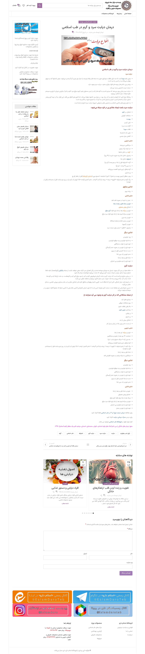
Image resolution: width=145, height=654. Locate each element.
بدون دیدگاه (18, 131)
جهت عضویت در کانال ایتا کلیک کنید (26, 68)
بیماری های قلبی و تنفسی (111, 484)
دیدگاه (129, 529)
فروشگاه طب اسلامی (115, 422)
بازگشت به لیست (88, 445)
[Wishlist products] (23, 5)
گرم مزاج (108, 211)
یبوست (128, 119)
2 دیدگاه (19, 152)
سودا (123, 79)
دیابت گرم (91, 433)
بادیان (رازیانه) (87, 176)
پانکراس (61, 270)
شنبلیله (129, 159)
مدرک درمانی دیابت (119, 417)
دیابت (113, 433)
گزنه (129, 152)
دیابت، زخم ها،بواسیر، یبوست (88, 22)
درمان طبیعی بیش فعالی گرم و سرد (22, 127)
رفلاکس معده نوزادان (21, 157)
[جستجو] (39, 5)
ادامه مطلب (110, 507)
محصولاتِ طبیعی (96, 635)
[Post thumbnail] (34, 116)
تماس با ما (129, 631)
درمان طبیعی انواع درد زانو (22, 148)
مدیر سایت (92, 32)
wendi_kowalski (64, 492)
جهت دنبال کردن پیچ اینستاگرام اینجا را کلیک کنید (26, 39)
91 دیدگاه (18, 160)
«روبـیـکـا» (68, 630)
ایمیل (85, 554)
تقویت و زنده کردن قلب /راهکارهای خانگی (111, 490)
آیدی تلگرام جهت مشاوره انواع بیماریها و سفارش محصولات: (26, 46)
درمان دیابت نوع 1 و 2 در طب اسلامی (113, 413)
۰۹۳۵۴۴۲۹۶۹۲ (50, 637)
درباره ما (129, 635)
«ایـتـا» (48, 628)
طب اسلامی (70, 433)
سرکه (124, 211)
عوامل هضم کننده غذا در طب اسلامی (21, 138)
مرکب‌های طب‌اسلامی (95, 628)
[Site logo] (118, 5)
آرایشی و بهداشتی (96, 631)
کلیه (123, 112)
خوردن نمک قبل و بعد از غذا (122, 204)
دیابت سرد (103, 433)
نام (131, 554)
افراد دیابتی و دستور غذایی (65, 488)
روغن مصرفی (123, 207)
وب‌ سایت (129, 562)
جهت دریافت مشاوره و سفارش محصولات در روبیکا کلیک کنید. (28, 73)
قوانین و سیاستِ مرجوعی (124, 628)
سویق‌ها (99, 639)
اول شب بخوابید (125, 433)
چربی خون (122, 310)
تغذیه (65, 484)
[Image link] (103, 610)
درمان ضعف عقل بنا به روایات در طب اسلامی (22, 114)
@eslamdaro (33, 51)
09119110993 (34, 63)
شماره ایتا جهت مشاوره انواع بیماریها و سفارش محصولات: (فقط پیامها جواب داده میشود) (26, 57)
